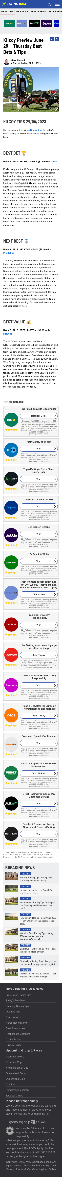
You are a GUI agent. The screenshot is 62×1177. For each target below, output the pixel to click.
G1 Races (22, 11)
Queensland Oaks (15, 1078)
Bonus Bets (38, 11)
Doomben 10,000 (15, 1056)
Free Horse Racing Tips (18, 995)
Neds (54, 161)
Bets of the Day (20, 63)
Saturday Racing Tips (17, 1006)
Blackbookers (13, 1017)
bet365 (7, 333)
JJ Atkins (11, 1084)
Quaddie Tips (13, 1011)
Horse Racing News (17, 1022)
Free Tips (7, 11)
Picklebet (8, 253)
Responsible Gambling (18, 1033)
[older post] (52, 39)
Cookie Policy (13, 1039)
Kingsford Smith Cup (17, 1067)
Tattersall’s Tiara (14, 1095)
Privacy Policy (13, 1045)
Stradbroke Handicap (17, 1090)
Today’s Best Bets (15, 1000)
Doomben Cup (13, 1062)
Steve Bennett (18, 60)
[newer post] (57, 39)
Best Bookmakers (15, 1028)
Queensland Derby (16, 1073)
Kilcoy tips (36, 130)
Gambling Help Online (44, 1169)
